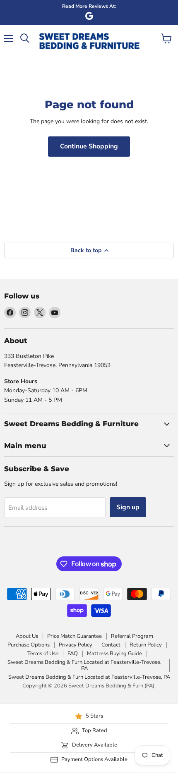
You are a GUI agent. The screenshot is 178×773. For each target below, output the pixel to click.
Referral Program (132, 636)
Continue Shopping (89, 146)
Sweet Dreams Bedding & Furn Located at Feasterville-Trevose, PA (84, 665)
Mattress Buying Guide (114, 653)
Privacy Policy (75, 645)
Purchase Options (28, 645)
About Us (27, 636)
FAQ (72, 653)
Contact (110, 645)
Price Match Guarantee (74, 636)
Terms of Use (42, 653)
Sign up (128, 507)
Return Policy (146, 645)
